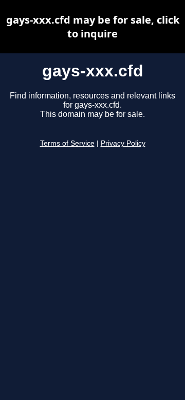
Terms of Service (67, 143)
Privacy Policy (123, 143)
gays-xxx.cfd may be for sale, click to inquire (92, 27)
